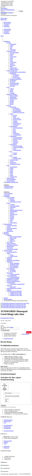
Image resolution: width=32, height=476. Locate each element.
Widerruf (6, 442)
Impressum (6, 447)
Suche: (2, 11)
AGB (5, 443)
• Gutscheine (7, 194)
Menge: (2, 328)
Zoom (27, 303)
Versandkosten (7, 428)
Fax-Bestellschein (8, 425)
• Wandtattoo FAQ (8, 187)
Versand (11, 327)
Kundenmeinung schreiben (7, 318)
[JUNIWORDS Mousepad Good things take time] (13, 304)
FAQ (5, 422)
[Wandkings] (4, 8)
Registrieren (7, 26)
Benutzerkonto (7, 22)
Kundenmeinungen (8, 338)
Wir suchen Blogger (9, 430)
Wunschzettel (7, 23)
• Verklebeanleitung (8, 186)
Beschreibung (25, 334)
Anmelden (6, 25)
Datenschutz (7, 446)
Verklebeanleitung (8, 420)
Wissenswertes (7, 421)
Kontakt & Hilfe (8, 441)
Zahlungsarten (7, 426)
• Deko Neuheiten (8, 193)
